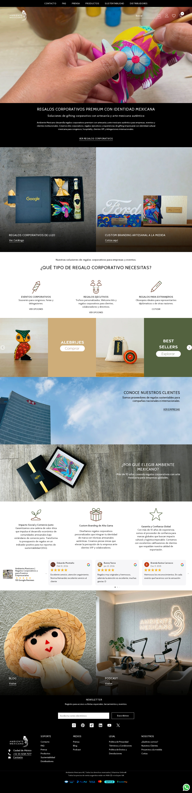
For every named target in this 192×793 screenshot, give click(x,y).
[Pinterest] (83, 725)
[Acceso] (167, 16)
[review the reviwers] (88, 564)
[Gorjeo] (118, 725)
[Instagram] (74, 725)
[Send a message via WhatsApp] (186, 787)
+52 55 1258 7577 (22, 753)
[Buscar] (148, 16)
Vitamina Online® (119, 772)
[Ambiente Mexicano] (48, 347)
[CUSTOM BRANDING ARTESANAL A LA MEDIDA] (144, 199)
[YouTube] (109, 725)
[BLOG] (48, 642)
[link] (36, 528)
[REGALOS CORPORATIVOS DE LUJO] (48, 199)
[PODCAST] (144, 642)
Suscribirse (123, 715)
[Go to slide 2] (117, 587)
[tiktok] (91, 725)
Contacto (18, 757)
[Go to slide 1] (115, 587)
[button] (189, 347)
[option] (48, 199)
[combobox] (146, 16)
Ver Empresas (171, 409)
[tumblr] (100, 725)
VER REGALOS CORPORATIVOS (96, 138)
